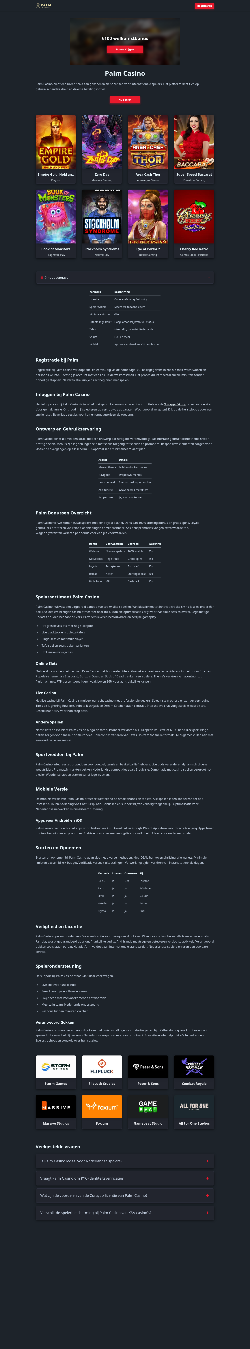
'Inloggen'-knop (175, 404)
